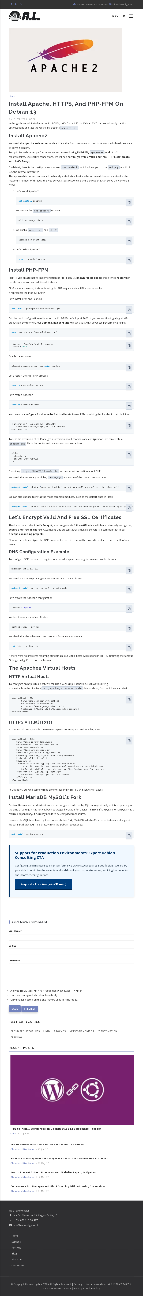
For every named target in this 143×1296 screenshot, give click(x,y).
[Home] (24, 16)
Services (16, 1241)
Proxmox (60, 1031)
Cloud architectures (25, 1031)
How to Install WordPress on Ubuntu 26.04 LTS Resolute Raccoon (56, 1128)
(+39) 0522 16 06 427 (26, 1220)
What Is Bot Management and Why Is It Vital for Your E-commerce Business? (59, 1158)
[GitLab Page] (21, 4)
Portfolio (16, 1247)
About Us (17, 1259)
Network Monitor (82, 1031)
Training (16, 1037)
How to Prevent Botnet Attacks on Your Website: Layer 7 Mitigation (53, 1172)
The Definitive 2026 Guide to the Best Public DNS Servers (47, 1144)
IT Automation (107, 1031)
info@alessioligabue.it (26, 1225)
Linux (12, 96)
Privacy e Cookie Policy (87, 1288)
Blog (14, 1253)
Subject (13, 945)
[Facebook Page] (12, 4)
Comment (14, 960)
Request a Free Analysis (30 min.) (43, 884)
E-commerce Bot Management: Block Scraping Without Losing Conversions (58, 1186)
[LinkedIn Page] (16, 4)
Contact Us (18, 1265)
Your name (15, 931)
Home (15, 1235)
